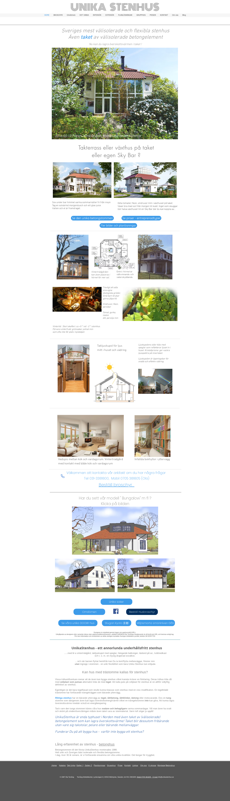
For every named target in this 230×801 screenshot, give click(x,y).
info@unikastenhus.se (166, 777)
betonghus (107, 744)
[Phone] (62, 476)
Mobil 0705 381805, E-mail (147, 777)
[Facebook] (115, 611)
